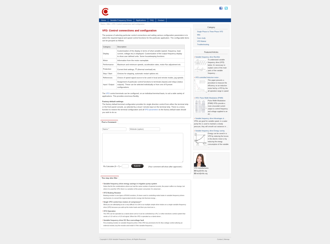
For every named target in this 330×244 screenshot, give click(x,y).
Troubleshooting (203, 44)
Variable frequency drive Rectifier (207, 57)
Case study (201, 38)
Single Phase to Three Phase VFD (210, 32)
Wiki (108, 24)
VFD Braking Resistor (112, 193)
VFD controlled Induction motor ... (208, 77)
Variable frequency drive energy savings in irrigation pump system (130, 184)
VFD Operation (109, 211)
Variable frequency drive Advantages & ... (210, 118)
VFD (108, 93)
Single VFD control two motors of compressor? (122, 202)
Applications (141, 20)
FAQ (152, 20)
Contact (161, 20)
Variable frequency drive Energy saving (209, 131)
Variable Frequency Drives (121, 20)
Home (103, 20)
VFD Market (201, 41)
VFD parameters (151, 110)
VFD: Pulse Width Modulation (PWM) (209, 98)
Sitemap (226, 239)
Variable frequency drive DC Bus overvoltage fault (123, 220)
